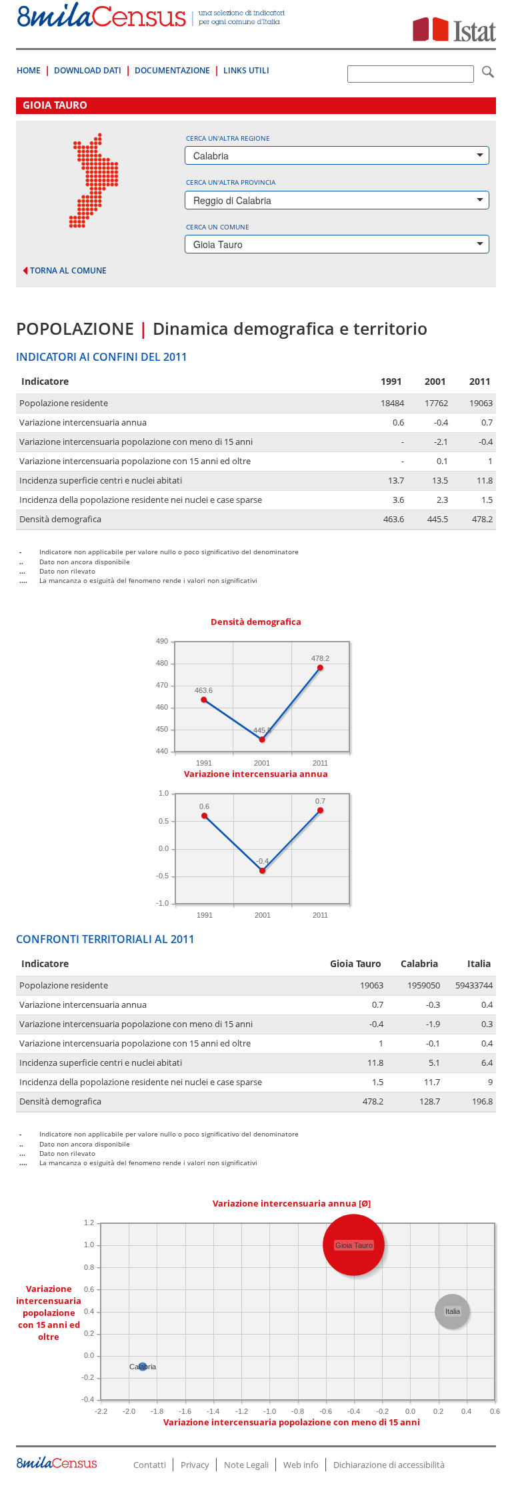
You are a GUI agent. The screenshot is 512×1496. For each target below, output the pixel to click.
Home (29, 70)
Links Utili (246, 70)
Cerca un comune (217, 226)
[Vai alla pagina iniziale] (152, 19)
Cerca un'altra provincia (230, 182)
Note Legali (246, 1465)
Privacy (195, 1465)
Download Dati (87, 70)
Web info (301, 1465)
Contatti (149, 1465)
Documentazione (172, 70)
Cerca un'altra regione (228, 138)
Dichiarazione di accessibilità (389, 1465)
